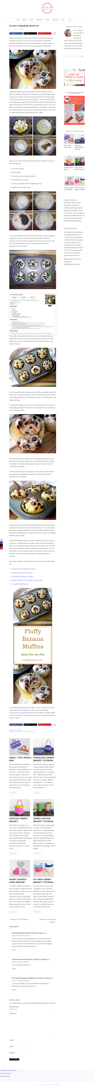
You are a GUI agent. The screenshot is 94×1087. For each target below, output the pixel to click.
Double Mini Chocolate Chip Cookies (24, 569)
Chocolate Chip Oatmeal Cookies (23, 577)
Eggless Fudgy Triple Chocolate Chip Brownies (27, 580)
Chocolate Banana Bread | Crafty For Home (27, 933)
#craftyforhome (14, 713)
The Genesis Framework (54, 1084)
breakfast (20, 731)
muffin (33, 731)
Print (50, 305)
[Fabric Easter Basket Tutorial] (43, 816)
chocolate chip (24, 731)
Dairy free (30, 731)
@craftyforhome (29, 713)
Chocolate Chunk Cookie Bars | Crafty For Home (29, 959)
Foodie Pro (45, 1084)
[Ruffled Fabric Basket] (19, 816)
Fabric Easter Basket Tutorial (80, 168)
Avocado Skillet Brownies (20, 584)
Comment (13, 1013)
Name (11, 1040)
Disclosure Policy (5, 1073)
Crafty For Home (47, 8)
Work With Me (5, 1076)
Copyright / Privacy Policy (8, 1070)
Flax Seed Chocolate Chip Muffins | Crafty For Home (30, 978)
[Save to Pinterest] (1, 548)
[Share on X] (1, 545)
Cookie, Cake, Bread (17, 730)
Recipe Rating (13, 1007)
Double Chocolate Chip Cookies (22, 573)
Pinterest (20, 715)
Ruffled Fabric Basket (68, 168)
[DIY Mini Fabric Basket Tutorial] (43, 877)
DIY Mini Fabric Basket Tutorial (80, 189)
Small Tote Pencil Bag (67, 146)
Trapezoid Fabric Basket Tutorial (79, 147)
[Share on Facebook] (1, 542)
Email (11, 1046)
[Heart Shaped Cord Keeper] (19, 877)
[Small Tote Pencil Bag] (19, 755)
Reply (14, 950)
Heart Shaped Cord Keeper (68, 189)
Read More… (78, 48)
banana (16, 731)
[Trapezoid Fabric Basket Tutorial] (43, 755)
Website (12, 1053)
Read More (13, 792)
